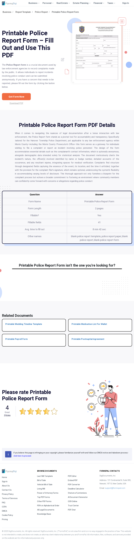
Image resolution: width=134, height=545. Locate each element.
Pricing (5, 519)
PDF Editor (72, 476)
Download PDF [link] (16, 103)
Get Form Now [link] (16, 96)
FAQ (3, 502)
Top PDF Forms (43, 497)
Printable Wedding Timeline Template (23, 324)
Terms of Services (10, 498)
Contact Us (7, 490)
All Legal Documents (45, 510)
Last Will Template (45, 476)
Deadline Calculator (76, 489)
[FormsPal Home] (9, 470)
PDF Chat (72, 510)
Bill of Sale (41, 480)
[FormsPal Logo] (9, 3)
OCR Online (72, 501)
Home (4, 477)
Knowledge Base (44, 514)
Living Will (41, 489)
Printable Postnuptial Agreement (88, 339)
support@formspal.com (115, 488)
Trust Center (73, 506)
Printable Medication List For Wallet (89, 324)
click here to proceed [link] (22, 456)
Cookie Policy (7, 515)
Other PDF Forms (44, 501)
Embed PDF (72, 480)
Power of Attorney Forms (47, 493)
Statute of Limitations (77, 493)
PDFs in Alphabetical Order (48, 506)
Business (7, 12)
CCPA (4, 507)
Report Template (23, 12)
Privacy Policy (7, 494)
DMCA (4, 511)
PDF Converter (74, 484)
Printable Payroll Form (16, 339)
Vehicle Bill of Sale (44, 484)
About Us (6, 486)
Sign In (125, 3)
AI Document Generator (78, 497)
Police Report (41, 12)
